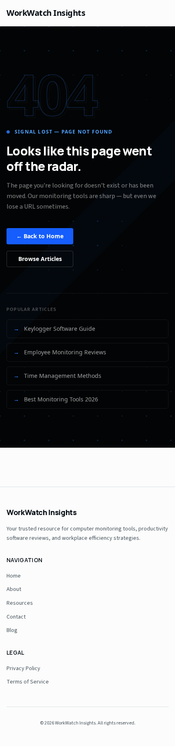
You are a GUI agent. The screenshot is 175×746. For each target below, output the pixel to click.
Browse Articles (40, 259)
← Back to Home (39, 236)
